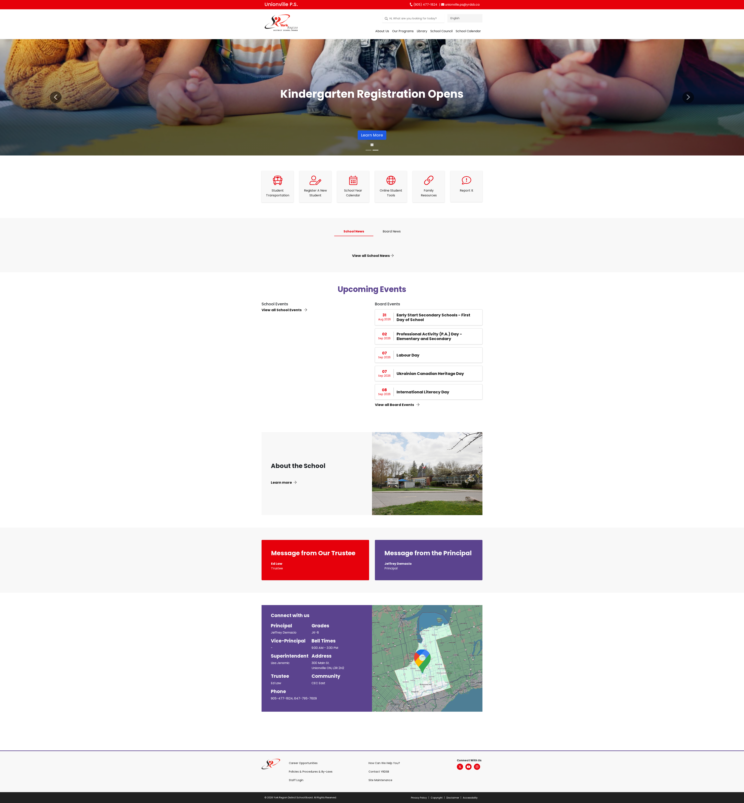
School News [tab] (354, 231)
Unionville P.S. (281, 4)
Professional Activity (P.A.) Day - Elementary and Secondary (429, 336)
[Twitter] (460, 767)
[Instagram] (477, 767)
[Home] (281, 23)
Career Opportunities (303, 763)
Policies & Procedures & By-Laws (310, 772)
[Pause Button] (372, 145)
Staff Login (296, 780)
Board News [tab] (392, 231)
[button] (56, 97)
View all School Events (282, 309)
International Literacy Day (423, 392)
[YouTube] (468, 767)
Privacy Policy (419, 797)
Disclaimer (452, 797)
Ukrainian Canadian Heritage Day (430, 373)
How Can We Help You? (384, 763)
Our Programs (403, 31)
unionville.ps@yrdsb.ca (462, 4)
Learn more (281, 482)
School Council (441, 31)
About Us (382, 31)
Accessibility (470, 797)
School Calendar (468, 31)
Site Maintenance (380, 780)
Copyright (437, 797)
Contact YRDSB (379, 772)
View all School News (371, 255)
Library (422, 31)
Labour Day (408, 355)
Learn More (372, 135)
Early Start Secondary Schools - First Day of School (433, 317)
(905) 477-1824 (425, 4)
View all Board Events (395, 404)
